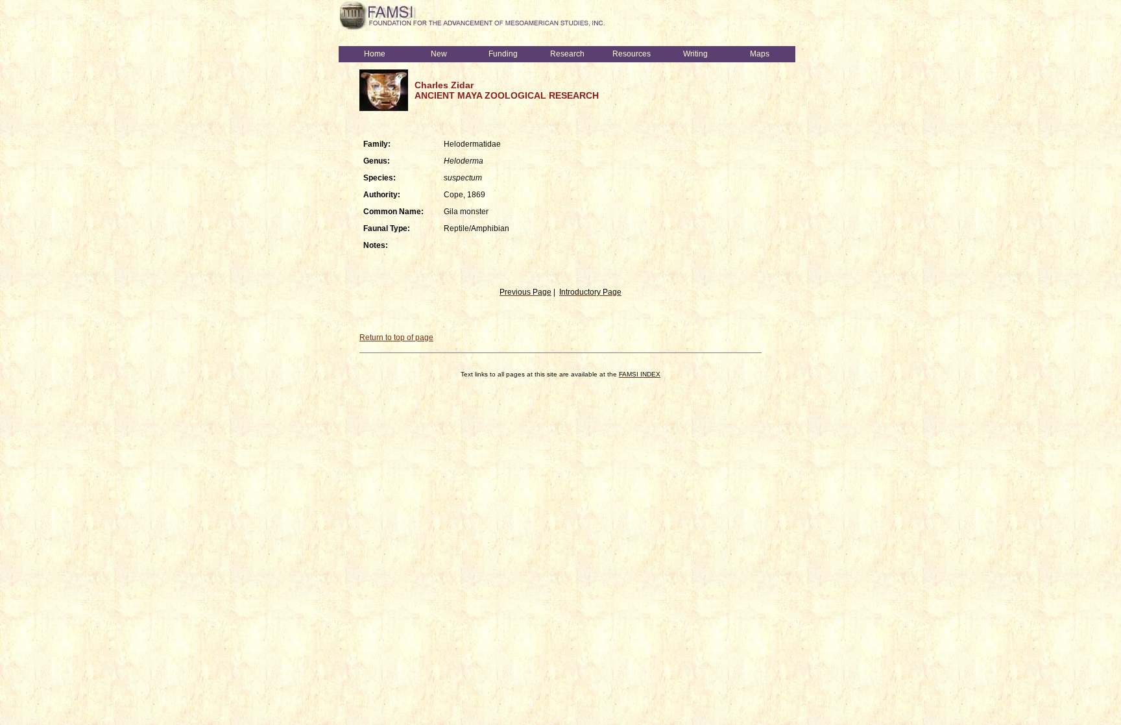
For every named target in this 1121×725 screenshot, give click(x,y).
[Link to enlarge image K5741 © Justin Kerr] (383, 108)
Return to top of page (396, 337)
